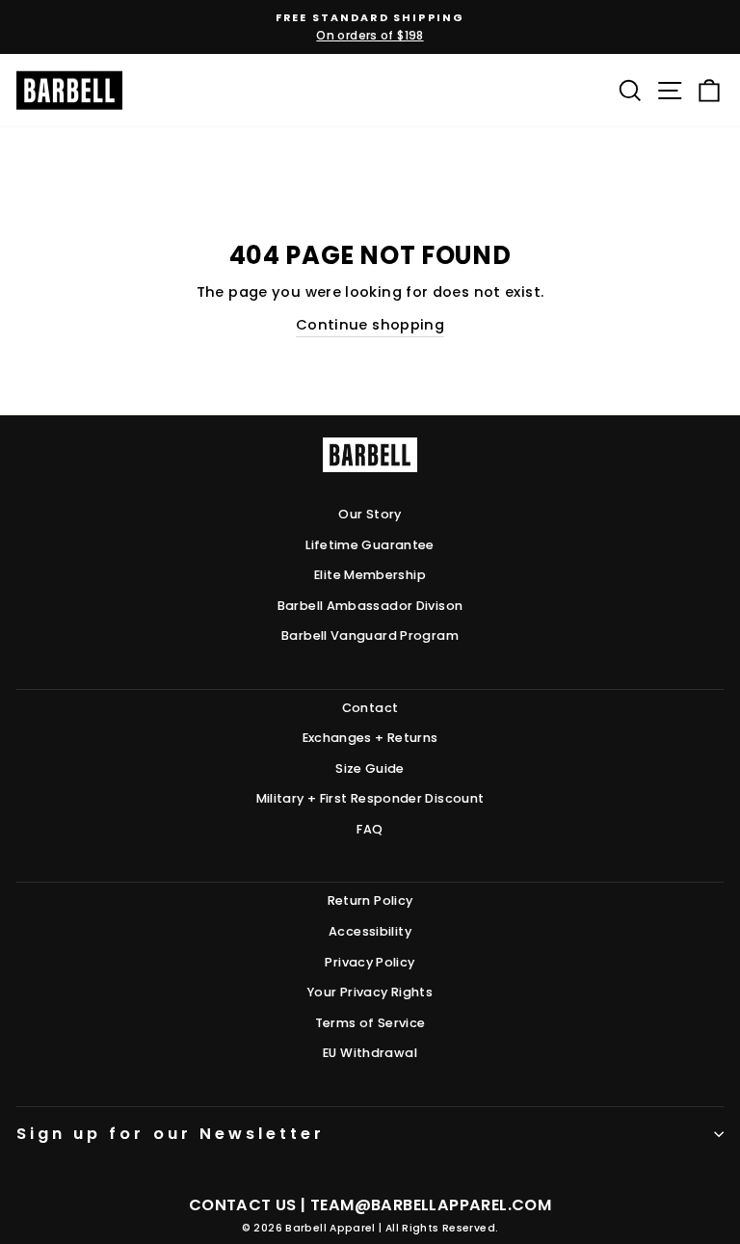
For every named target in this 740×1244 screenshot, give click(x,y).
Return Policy (370, 900)
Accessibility (370, 931)
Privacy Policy (369, 962)
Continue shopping (370, 324)
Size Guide (370, 768)
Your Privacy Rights (370, 992)
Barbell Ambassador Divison (370, 605)
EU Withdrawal (370, 1053)
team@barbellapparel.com (430, 1205)
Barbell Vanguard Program (370, 635)
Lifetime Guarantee (370, 545)
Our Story (369, 514)
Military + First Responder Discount (370, 798)
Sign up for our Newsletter (170, 1134)
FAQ (370, 829)
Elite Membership (370, 575)
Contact (370, 708)
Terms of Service (370, 1023)
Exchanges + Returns (370, 737)
